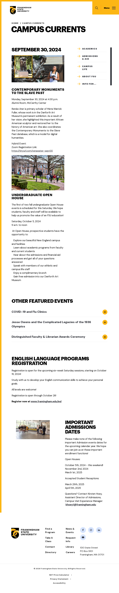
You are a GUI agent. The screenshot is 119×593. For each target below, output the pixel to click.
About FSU (89, 76)
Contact (50, 546)
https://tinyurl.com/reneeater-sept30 (32, 150)
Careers (70, 552)
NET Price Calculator (59, 575)
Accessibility (59, 583)
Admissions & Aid (90, 57)
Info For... (89, 84)
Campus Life (87, 67)
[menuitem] (92, 49)
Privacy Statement (59, 579)
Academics (89, 49)
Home (15, 23)
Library (70, 546)
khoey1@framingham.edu (81, 504)
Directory (50, 552)
